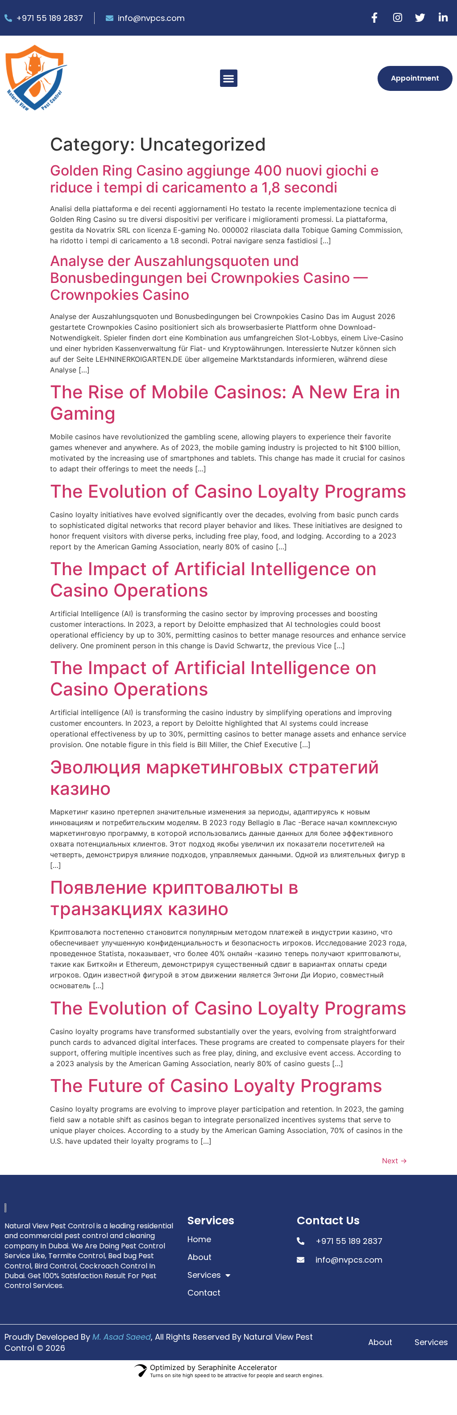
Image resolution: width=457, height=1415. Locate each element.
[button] (228, 78)
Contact (203, 1292)
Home (199, 1239)
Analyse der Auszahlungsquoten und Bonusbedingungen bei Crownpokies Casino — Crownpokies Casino (209, 278)
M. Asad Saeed (121, 1336)
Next (394, 1160)
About (199, 1257)
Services (204, 1275)
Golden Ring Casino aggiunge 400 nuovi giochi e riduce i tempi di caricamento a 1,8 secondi (214, 179)
